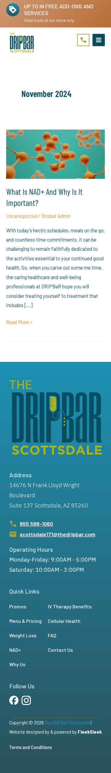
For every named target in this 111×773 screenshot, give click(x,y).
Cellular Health (64, 621)
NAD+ (15, 650)
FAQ (52, 635)
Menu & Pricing (25, 621)
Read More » (19, 323)
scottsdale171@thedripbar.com (57, 534)
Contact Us (60, 650)
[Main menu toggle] (98, 40)
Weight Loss (22, 635)
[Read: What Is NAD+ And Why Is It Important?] (55, 153)
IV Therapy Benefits (70, 606)
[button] (83, 40)
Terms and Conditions (30, 747)
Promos (17, 606)
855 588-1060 (36, 523)
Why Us (17, 664)
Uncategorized (21, 216)
